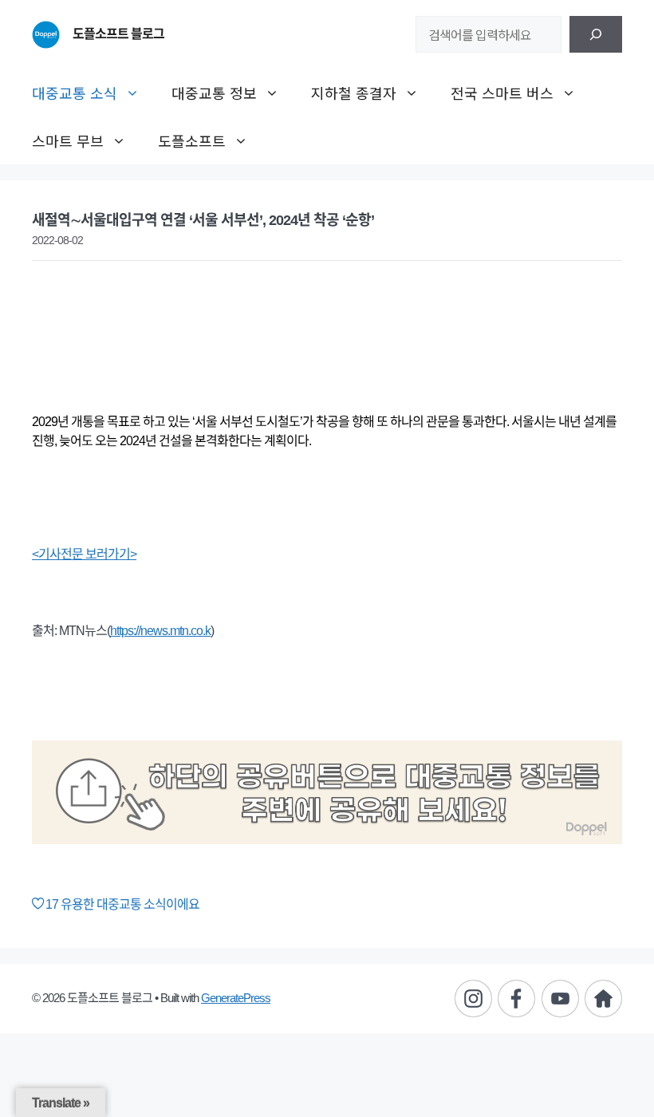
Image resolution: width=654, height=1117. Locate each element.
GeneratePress (235, 998)
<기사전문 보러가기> (84, 554)
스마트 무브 (68, 140)
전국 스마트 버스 (502, 92)
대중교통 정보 (214, 92)
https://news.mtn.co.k (160, 630)
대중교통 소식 (74, 92)
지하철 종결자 (353, 92)
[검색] (595, 34)
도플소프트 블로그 (118, 34)
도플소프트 (192, 140)
